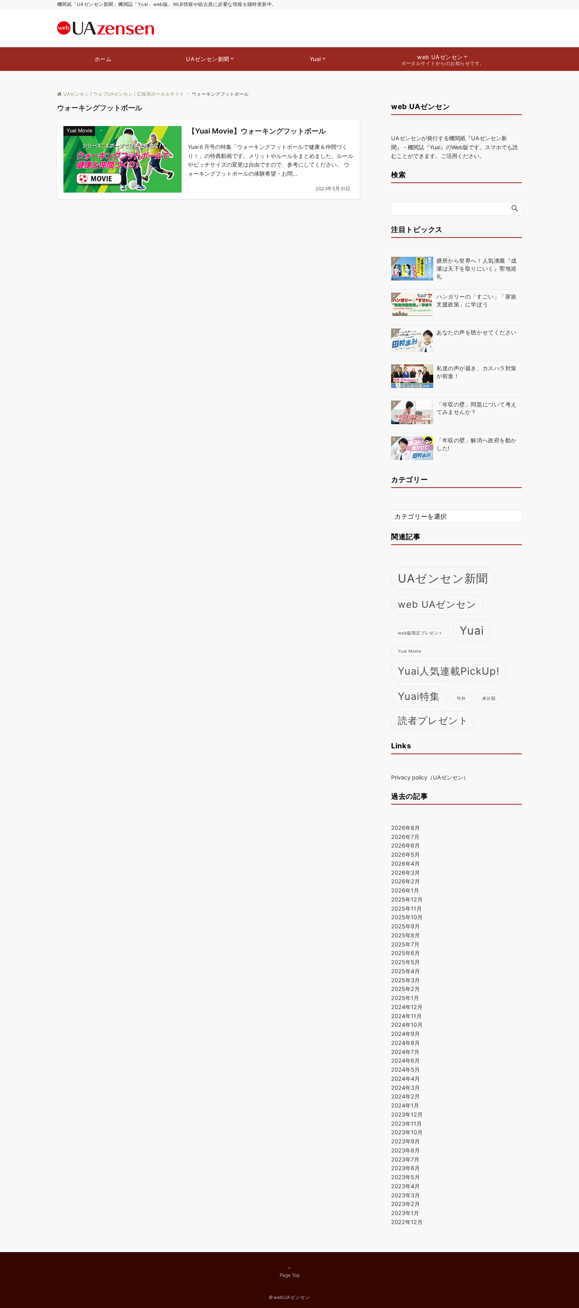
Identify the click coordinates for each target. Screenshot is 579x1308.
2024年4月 (405, 1078)
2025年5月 (405, 962)
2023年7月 (405, 1159)
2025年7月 (405, 944)
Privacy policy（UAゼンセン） (430, 777)
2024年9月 (405, 1033)
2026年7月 (405, 836)
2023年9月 (405, 1141)
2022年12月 (407, 1222)
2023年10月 (407, 1132)
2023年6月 (405, 1168)
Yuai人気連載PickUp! (448, 671)
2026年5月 (405, 854)
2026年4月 (405, 863)
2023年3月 (405, 1195)
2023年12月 (407, 1114)
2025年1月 (405, 997)
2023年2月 (405, 1203)
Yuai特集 (419, 696)
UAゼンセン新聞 (443, 578)
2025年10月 (407, 917)
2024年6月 (405, 1060)
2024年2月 (405, 1096)
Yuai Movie (409, 651)
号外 (461, 698)
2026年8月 (405, 827)
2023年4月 (405, 1186)
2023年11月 (406, 1123)
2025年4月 (405, 971)
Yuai (472, 630)
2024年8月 (405, 1042)
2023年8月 (405, 1150)
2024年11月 (406, 1016)
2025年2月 (405, 988)
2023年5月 (405, 1177)
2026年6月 (405, 845)
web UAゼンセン (437, 604)
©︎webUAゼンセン (289, 1297)
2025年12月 (407, 899)
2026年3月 (405, 872)
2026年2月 (405, 881)
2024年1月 (405, 1105)
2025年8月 (405, 935)
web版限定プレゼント (420, 633)
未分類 (488, 698)
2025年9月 (405, 926)
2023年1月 (405, 1213)
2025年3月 (405, 980)
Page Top (290, 1275)
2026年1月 (405, 890)
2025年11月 (406, 908)
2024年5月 (405, 1069)
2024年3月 (405, 1087)
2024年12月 (407, 1007)
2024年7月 (405, 1051)
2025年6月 (405, 953)
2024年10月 (407, 1024)
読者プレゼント (433, 720)
